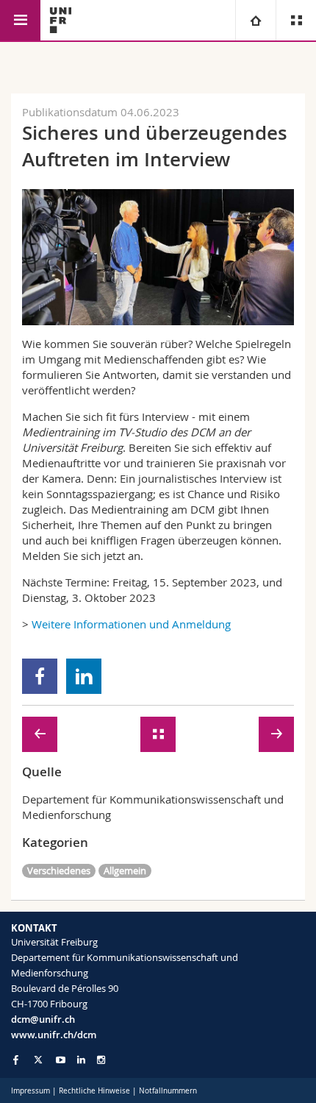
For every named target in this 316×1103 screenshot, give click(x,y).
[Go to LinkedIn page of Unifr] (81, 1060)
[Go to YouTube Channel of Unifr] (60, 1060)
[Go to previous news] (39, 734)
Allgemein (125, 870)
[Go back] (158, 734)
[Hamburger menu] (20, 20)
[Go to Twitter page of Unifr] (38, 1059)
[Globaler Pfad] (255, 20)
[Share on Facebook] (40, 676)
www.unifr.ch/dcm (53, 1034)
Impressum (30, 1091)
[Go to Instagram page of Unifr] (101, 1060)
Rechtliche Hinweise (94, 1091)
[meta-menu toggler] (296, 20)
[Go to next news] (276, 734)
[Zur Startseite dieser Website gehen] (60, 20)
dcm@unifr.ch (43, 1019)
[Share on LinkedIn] (84, 676)
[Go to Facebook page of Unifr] (16, 1059)
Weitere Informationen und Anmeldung (131, 624)
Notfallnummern (168, 1091)
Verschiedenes (58, 870)
